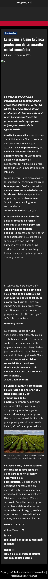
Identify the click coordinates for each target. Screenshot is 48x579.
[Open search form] (46, 23)
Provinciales (10, 33)
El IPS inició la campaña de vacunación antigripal (23, 539)
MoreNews (16, 575)
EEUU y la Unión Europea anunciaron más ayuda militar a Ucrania (22, 553)
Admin (7, 55)
